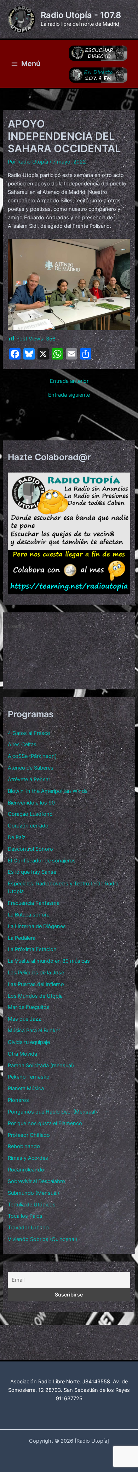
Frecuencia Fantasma (33, 903)
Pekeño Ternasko (29, 1077)
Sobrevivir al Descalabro (36, 1181)
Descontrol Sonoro (30, 849)
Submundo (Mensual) (33, 1193)
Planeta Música (26, 1088)
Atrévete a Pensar (29, 779)
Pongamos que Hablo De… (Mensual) (52, 1112)
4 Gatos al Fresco (29, 733)
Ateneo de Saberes (30, 768)
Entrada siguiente (69, 395)
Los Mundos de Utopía (35, 996)
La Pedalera (21, 938)
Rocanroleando (26, 1170)
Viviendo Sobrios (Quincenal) (42, 1239)
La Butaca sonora (29, 915)
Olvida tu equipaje (29, 1042)
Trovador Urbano (28, 1227)
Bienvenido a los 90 (31, 803)
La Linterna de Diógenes (37, 926)
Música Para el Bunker (34, 1030)
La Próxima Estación (32, 949)
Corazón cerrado (28, 826)
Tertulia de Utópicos (32, 1204)
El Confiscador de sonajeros (42, 860)
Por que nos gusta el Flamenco (45, 1123)
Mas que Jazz (24, 1019)
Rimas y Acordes (28, 1158)
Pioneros (18, 1100)
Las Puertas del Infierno (36, 984)
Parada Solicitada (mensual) (41, 1065)
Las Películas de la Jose (36, 972)
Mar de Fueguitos (29, 1007)
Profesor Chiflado (29, 1135)
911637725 (69, 1398)
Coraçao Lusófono (30, 814)
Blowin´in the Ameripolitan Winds (48, 791)
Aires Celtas (22, 744)
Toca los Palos (25, 1216)
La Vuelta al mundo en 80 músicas (49, 961)
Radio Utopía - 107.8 (81, 15)
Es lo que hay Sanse (32, 872)
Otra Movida (22, 1054)
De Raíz (16, 837)
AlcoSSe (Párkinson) (32, 756)
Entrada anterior (69, 381)
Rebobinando (24, 1146)
